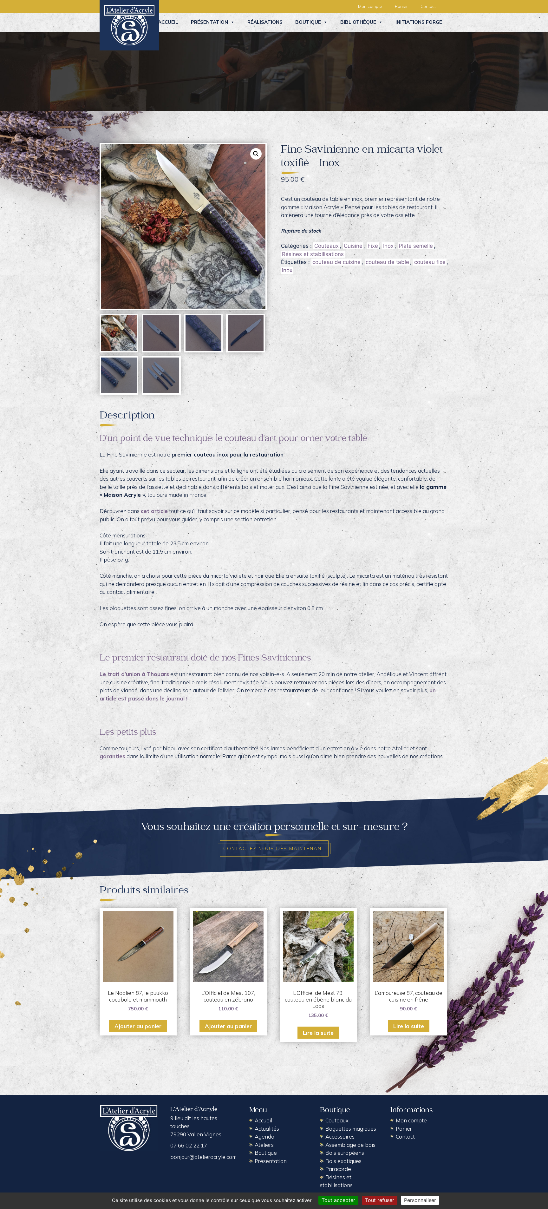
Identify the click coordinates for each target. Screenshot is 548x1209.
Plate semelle (416, 246)
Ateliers (264, 1144)
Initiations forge (418, 22)
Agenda (264, 1136)
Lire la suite (318, 1032)
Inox (388, 246)
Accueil (168, 22)
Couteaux (326, 246)
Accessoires (340, 1136)
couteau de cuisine (336, 262)
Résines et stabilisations (313, 254)
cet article (154, 511)
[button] (256, 154)
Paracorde (338, 1169)
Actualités (267, 1128)
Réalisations (265, 22)
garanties (112, 756)
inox (287, 270)
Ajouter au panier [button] (137, 1026)
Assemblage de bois (350, 1144)
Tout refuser (379, 1200)
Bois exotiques (343, 1161)
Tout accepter (338, 1200)
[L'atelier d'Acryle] (129, 25)
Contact (428, 6)
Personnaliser (420, 1200)
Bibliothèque (358, 22)
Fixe (373, 246)
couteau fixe (430, 262)
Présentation (209, 22)
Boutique (308, 22)
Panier (401, 6)
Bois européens (344, 1152)
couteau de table (387, 262)
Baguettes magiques (350, 1128)
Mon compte (370, 6)
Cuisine (353, 246)
